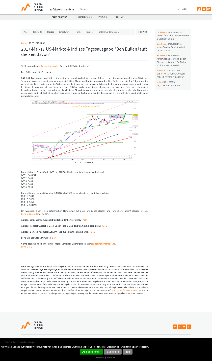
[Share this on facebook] (180, 327)
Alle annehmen (91, 351)
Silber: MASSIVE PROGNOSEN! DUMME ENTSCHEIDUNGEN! (171, 74)
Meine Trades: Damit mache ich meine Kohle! (172, 47)
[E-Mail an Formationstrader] (204, 9)
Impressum (100, 357)
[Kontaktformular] (209, 9)
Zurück (143, 31)
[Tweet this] (184, 327)
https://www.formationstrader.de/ (126, 290)
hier (85, 219)
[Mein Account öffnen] (199, 9)
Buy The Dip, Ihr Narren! (169, 84)
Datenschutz (111, 357)
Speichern (113, 351)
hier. (104, 225)
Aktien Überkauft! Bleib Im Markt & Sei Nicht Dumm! (173, 35)
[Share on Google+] (189, 327)
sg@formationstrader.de (103, 243)
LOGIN (184, 9)
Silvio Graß (26, 246)
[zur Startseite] (32, 5)
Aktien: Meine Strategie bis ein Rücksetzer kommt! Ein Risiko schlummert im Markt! (171, 60)
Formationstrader (50, 66)
